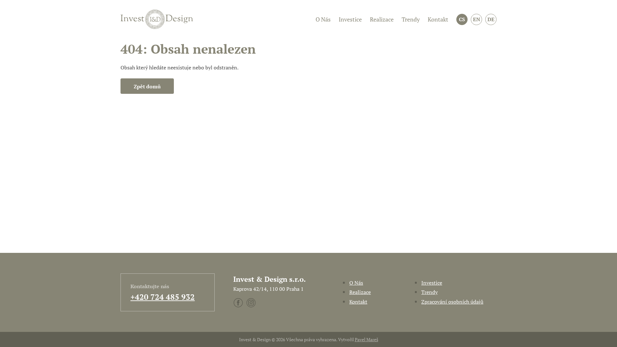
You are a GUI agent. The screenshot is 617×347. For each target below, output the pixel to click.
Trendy (411, 19)
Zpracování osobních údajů (452, 301)
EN (476, 19)
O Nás (323, 19)
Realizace (382, 19)
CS (462, 19)
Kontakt (438, 19)
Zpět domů (147, 86)
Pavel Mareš (366, 339)
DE (491, 19)
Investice (350, 19)
